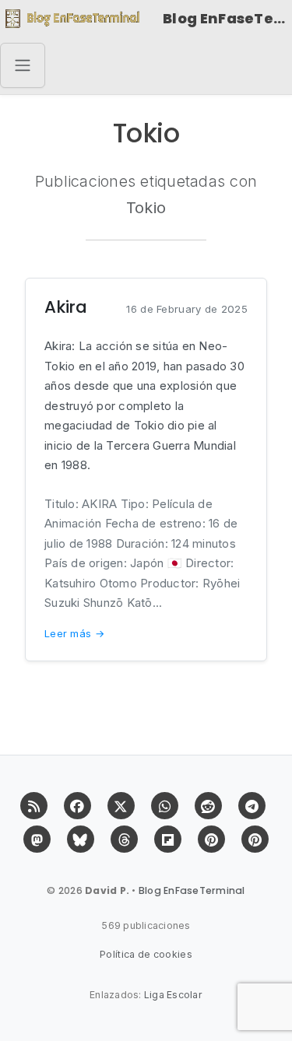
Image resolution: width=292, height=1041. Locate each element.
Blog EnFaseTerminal (227, 18)
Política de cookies (146, 954)
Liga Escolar (173, 995)
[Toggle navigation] (22, 65)
